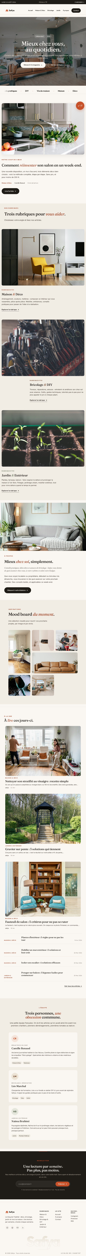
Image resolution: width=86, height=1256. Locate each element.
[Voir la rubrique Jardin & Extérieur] (43, 438)
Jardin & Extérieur (13, 846)
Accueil (58, 1214)
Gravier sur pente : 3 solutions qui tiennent (33, 849)
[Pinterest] (12, 1228)
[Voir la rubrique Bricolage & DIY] (43, 348)
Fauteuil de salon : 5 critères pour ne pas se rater (36, 921)
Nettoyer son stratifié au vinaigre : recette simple (36, 781)
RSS (72, 1221)
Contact (76, 10)
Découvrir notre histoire (17, 590)
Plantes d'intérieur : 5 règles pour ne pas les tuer (42, 938)
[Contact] (18, 1228)
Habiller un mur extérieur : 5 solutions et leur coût (41, 951)
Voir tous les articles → (73, 986)
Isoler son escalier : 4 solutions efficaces (40, 962)
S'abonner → (79, 2)
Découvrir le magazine (33, 65)
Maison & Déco (11, 778)
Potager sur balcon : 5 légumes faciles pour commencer (42, 974)
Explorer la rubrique (10, 310)
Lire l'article (10, 191)
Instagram (74, 1216)
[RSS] (23, 1228)
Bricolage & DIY (44, 1221)
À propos (58, 1217)
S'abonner (62, 1184)
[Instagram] (7, 1228)
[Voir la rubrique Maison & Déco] (43, 257)
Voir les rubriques (57, 65)
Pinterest (74, 1219)
